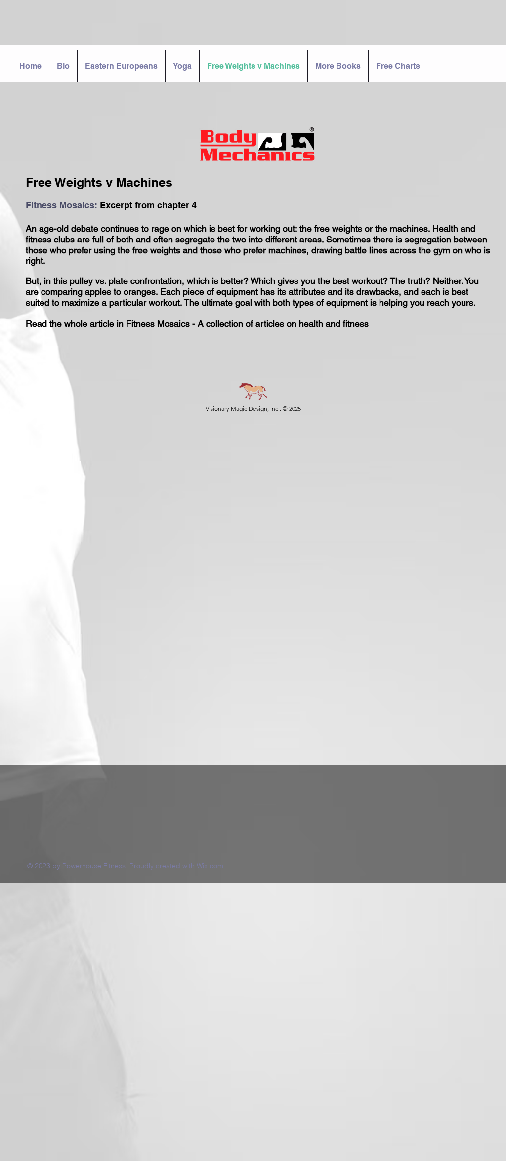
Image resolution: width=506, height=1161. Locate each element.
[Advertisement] (253, 952)
